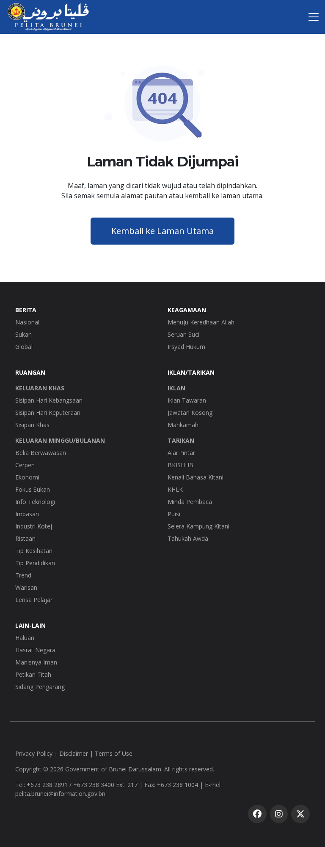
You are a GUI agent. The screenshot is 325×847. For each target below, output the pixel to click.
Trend (23, 575)
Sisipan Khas (32, 425)
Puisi (174, 514)
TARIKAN (181, 440)
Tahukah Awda (188, 538)
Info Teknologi (35, 502)
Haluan (24, 638)
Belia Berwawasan (40, 453)
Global (24, 347)
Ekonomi (27, 477)
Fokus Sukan (32, 489)
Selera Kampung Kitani (198, 526)
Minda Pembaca (190, 502)
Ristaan (25, 538)
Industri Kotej (33, 526)
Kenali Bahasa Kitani (195, 477)
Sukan (23, 334)
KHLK (175, 489)
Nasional (27, 322)
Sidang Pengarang (40, 687)
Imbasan (27, 514)
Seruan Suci (183, 334)
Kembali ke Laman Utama (162, 231)
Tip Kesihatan (33, 551)
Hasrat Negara (35, 650)
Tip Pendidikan (35, 563)
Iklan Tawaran (187, 400)
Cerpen (25, 465)
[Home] (48, 17)
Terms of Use (113, 753)
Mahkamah (183, 425)
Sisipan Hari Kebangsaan (49, 400)
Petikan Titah (33, 674)
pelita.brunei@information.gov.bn (60, 794)
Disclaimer (73, 753)
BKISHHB (180, 465)
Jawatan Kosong (190, 413)
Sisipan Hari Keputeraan (47, 413)
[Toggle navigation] (313, 17)
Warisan (26, 587)
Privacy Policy (33, 753)
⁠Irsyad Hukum (186, 347)
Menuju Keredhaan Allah (201, 322)
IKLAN (176, 388)
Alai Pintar (181, 453)
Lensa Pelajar (33, 600)
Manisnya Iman (36, 662)
